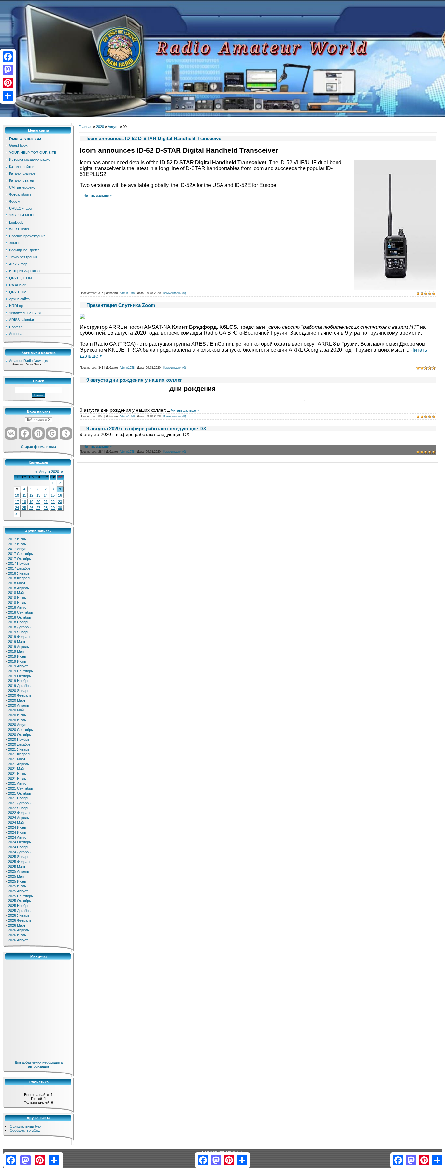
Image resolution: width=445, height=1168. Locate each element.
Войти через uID (38, 419)
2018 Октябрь (19, 617)
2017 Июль (17, 544)
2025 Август (18, 891)
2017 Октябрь (19, 559)
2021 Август (18, 783)
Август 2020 (49, 472)
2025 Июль (17, 886)
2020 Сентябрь (20, 730)
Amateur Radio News (26, 361)
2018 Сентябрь (20, 612)
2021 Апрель (18, 764)
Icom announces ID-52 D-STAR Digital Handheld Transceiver (154, 138)
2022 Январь (18, 808)
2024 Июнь (17, 827)
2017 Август (18, 549)
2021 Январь (18, 749)
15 (53, 495)
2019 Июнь (17, 656)
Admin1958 (127, 293)
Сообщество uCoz (25, 1130)
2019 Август (18, 666)
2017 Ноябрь (18, 563)
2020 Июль (17, 720)
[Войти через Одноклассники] (66, 433)
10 (17, 495)
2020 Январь (18, 691)
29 (53, 508)
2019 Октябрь (19, 676)
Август (113, 127)
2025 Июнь (17, 881)
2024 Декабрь (19, 852)
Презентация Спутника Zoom (120, 305)
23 (60, 502)
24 (17, 508)
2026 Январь (18, 915)
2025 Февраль (19, 862)
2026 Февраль (19, 920)
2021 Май (16, 769)
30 (60, 508)
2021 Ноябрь (18, 798)
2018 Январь (18, 573)
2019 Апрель (18, 647)
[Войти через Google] (52, 433)
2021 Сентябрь (20, 788)
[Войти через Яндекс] (38, 433)
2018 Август (18, 607)
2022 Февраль (19, 813)
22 (53, 502)
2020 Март (16, 700)
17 (17, 502)
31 (17, 514)
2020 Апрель (18, 705)
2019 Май (16, 651)
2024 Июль (17, 832)
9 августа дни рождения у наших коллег (134, 380)
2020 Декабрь (19, 744)
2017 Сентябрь (20, 554)
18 (24, 502)
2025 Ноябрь (18, 906)
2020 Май (16, 710)
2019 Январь (18, 632)
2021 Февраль (19, 754)
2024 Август (18, 837)
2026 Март (16, 925)
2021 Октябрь (19, 793)
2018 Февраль (19, 578)
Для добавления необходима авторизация (39, 1064)
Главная (85, 127)
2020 (100, 127)
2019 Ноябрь (18, 681)
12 (31, 495)
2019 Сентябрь (20, 671)
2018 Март (16, 583)
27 (38, 508)
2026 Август (18, 940)
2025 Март (16, 867)
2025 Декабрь (19, 910)
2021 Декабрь (19, 803)
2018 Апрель (18, 588)
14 (46, 495)
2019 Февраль (19, 637)
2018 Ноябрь (18, 622)
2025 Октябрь (19, 901)
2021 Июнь (17, 774)
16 (60, 495)
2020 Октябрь (19, 735)
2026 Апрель (18, 930)
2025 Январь (18, 857)
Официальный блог (26, 1126)
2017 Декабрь (19, 568)
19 (31, 502)
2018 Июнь (17, 598)
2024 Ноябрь (18, 847)
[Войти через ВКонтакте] (11, 433)
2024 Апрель (18, 818)
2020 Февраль (19, 695)
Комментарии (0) (174, 293)
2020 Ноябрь (18, 739)
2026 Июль (17, 935)
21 (46, 502)
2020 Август (18, 725)
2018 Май (16, 593)
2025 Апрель (18, 871)
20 (38, 502)
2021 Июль (17, 779)
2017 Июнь (17, 539)
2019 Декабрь (19, 686)
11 (24, 495)
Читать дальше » (98, 195)
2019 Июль (17, 661)
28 (46, 508)
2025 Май (16, 876)
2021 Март (16, 759)
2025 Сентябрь (20, 896)
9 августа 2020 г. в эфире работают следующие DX (146, 428)
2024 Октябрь (19, 842)
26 (31, 508)
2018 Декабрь (19, 627)
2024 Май (16, 823)
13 (38, 495)
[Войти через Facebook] (25, 433)
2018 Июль (17, 603)
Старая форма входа (38, 447)
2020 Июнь (17, 715)
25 (24, 508)
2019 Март (16, 642)
